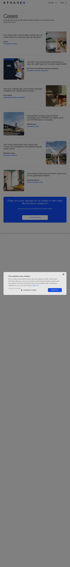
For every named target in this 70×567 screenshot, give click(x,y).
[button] (28, 290)
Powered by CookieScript (14, 288)
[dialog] (35, 283)
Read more (35, 285)
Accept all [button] (55, 290)
